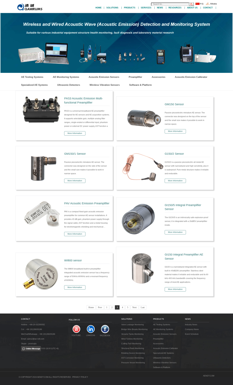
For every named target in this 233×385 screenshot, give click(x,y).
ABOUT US (192, 7)
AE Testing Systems (32, 77)
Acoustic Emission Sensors (104, 77)
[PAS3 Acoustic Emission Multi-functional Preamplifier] (41, 109)
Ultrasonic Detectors (68, 85)
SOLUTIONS (112, 7)
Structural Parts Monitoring (132, 348)
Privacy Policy (80, 377)
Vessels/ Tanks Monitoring (132, 334)
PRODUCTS (129, 7)
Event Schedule (192, 334)
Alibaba (213, 4)
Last (143, 307)
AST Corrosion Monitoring (132, 358)
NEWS (160, 7)
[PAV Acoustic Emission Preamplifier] (41, 213)
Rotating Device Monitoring (133, 353)
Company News (192, 329)
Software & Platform (140, 85)
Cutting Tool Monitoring (131, 344)
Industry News (191, 325)
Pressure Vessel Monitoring (133, 363)
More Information (75, 133)
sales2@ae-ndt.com (35, 339)
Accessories (158, 77)
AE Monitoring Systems (66, 77)
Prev (100, 307)
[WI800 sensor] (41, 274)
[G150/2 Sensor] (142, 167)
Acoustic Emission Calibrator (191, 77)
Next (134, 307)
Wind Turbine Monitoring (131, 339)
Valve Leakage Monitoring (132, 325)
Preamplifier (135, 77)
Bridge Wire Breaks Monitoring (134, 329)
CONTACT (208, 7)
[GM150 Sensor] (142, 118)
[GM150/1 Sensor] (41, 167)
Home (91, 307)
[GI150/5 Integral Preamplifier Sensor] (142, 219)
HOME (98, 7)
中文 (202, 4)
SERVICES (146, 7)
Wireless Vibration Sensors (105, 85)
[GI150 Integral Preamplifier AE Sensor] (142, 268)
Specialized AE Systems (34, 85)
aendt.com (208, 376)
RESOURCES (174, 7)
